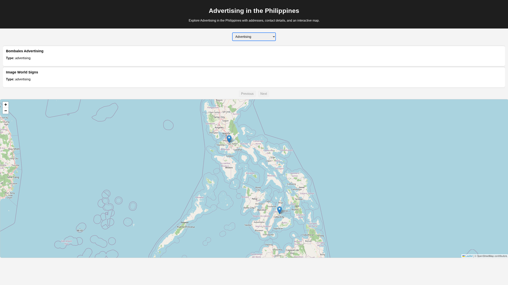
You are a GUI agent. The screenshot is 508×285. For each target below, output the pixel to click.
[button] (229, 139)
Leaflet (469, 255)
